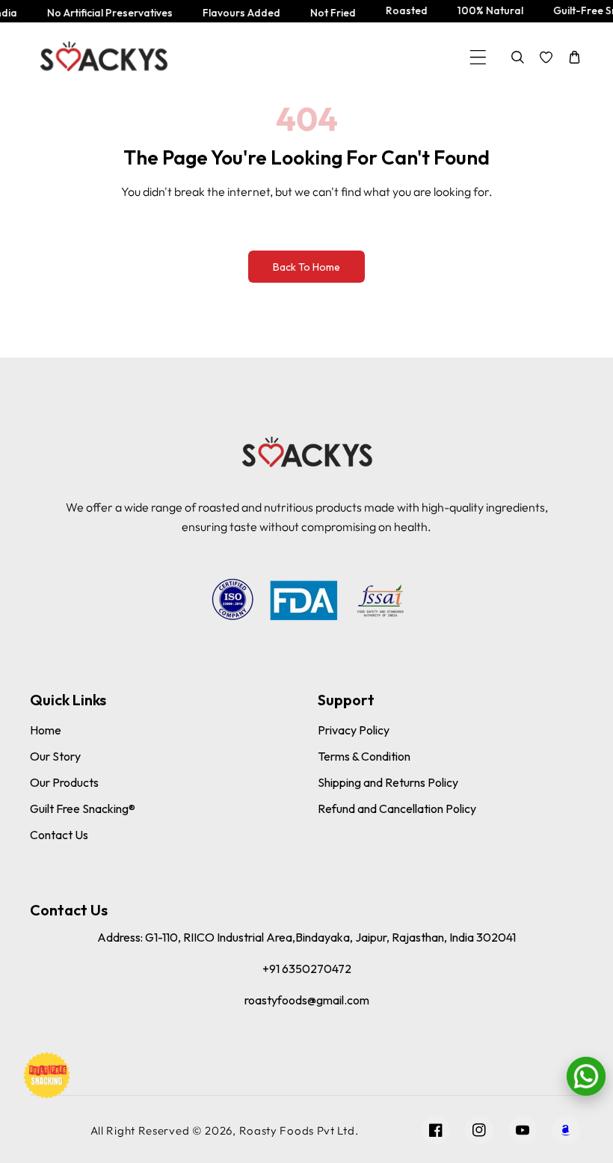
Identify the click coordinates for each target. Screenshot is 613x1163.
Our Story (55, 756)
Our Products (64, 782)
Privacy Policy (353, 729)
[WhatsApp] (586, 1076)
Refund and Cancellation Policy (397, 808)
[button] (478, 57)
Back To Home (306, 267)
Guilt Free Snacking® (82, 808)
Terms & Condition (364, 756)
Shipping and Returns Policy (388, 782)
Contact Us (59, 834)
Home (45, 729)
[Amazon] (566, 1130)
